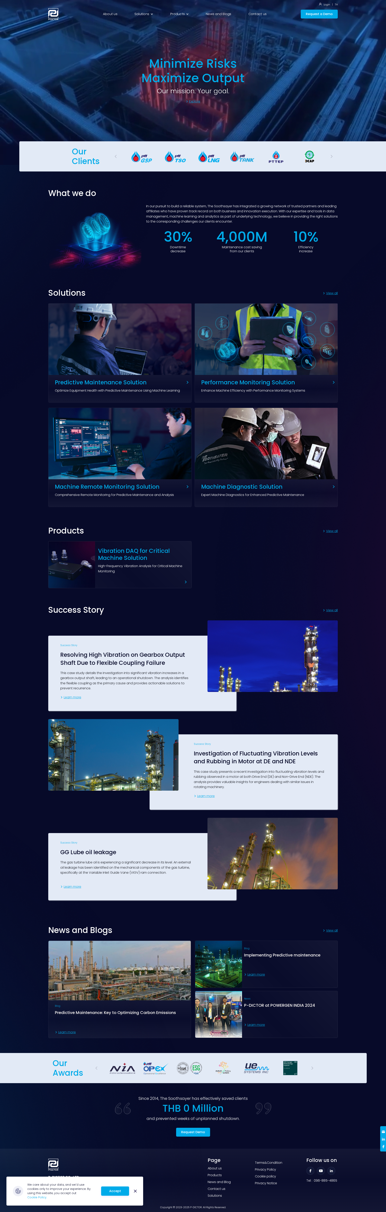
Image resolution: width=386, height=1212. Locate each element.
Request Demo (193, 1132)
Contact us (257, 14)
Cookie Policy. (37, 1197)
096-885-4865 (325, 1180)
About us (110, 14)
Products (215, 1175)
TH (336, 4)
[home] (53, 14)
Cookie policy (265, 1176)
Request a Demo (319, 14)
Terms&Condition (268, 1162)
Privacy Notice (266, 1183)
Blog (57, 1006)
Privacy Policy (265, 1169)
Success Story (68, 645)
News (247, 998)
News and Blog (219, 1182)
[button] (143, 14)
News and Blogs (218, 14)
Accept (115, 1191)
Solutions (215, 1195)
